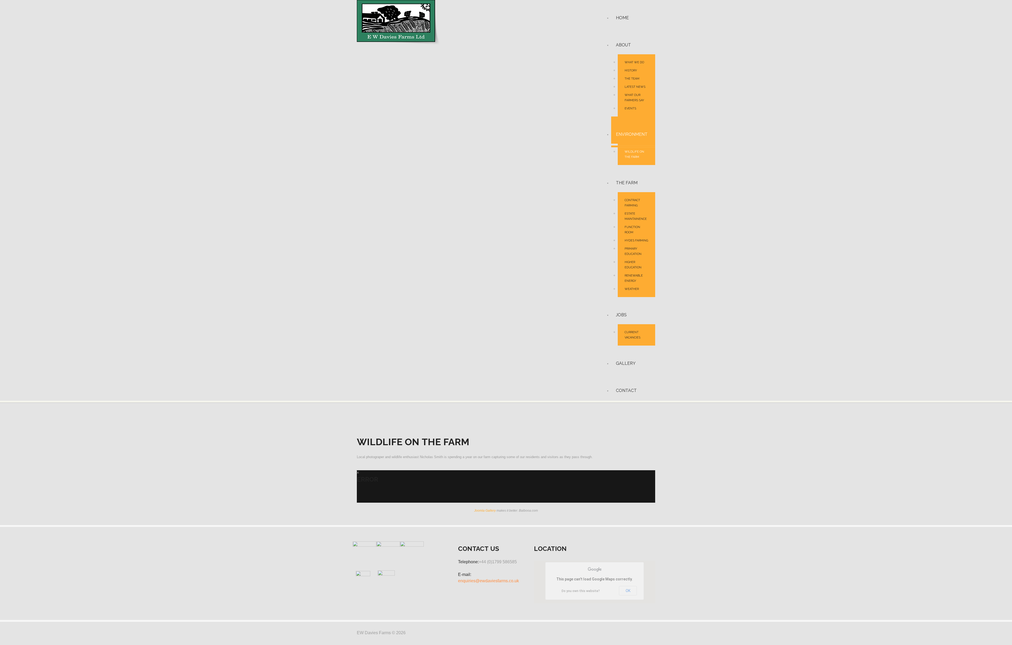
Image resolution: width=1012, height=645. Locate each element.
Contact (626, 390)
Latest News (635, 87)
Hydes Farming (636, 240)
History (631, 70)
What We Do (634, 62)
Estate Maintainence (636, 216)
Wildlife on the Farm (634, 154)
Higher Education (633, 264)
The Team (632, 78)
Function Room (632, 229)
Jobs (621, 314)
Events (630, 108)
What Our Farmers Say (634, 97)
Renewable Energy (634, 278)
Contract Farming (632, 202)
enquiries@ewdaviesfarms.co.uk (488, 581)
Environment (632, 134)
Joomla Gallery (485, 510)
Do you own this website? (581, 591)
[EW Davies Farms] (398, 22)
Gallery (626, 363)
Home (622, 17)
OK (628, 591)
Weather (632, 289)
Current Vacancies (632, 335)
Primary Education (633, 251)
